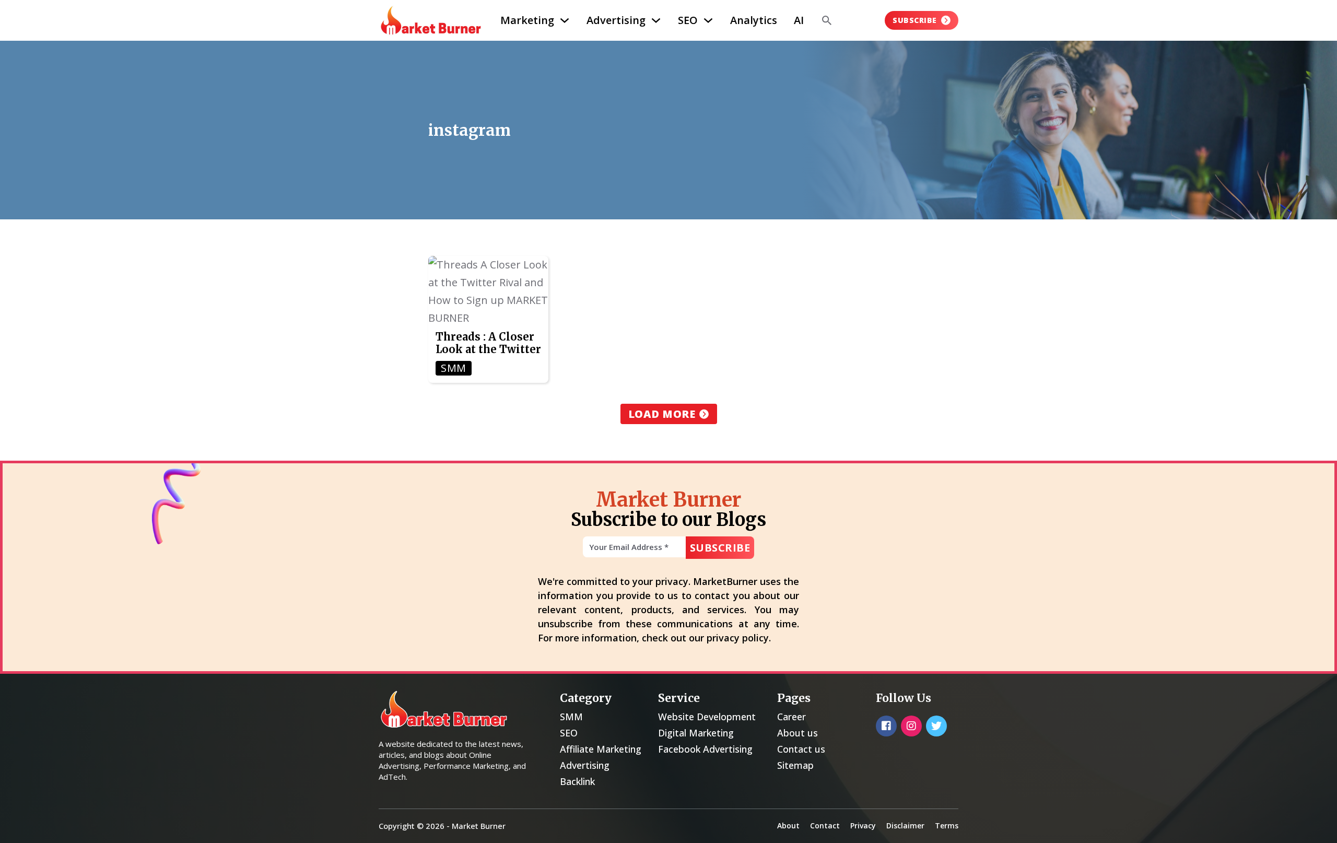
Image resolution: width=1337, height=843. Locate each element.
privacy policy (738, 637)
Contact (825, 825)
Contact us (801, 749)
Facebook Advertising (705, 749)
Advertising (616, 20)
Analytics (753, 20)
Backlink (577, 781)
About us (797, 733)
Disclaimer (905, 825)
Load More (662, 414)
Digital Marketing (696, 733)
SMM (571, 716)
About (788, 825)
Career (791, 716)
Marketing (527, 20)
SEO (688, 20)
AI (799, 20)
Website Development (707, 716)
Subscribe (915, 20)
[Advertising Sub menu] (656, 20)
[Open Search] (827, 20)
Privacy (863, 825)
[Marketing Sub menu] (564, 20)
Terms (946, 825)
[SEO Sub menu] (708, 20)
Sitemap (795, 765)
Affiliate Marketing (600, 749)
